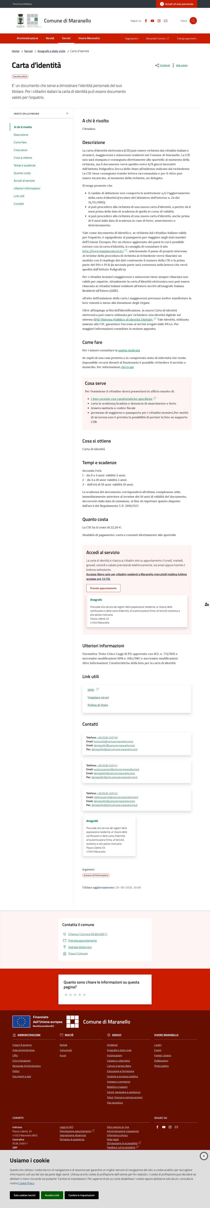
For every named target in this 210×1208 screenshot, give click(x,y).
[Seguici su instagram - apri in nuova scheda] (157, 20)
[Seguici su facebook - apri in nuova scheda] (144, 20)
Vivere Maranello (166, 1035)
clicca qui (127, 367)
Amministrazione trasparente (123, 1131)
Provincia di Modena (22, 4)
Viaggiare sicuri (98, 697)
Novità (69, 1035)
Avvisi (63, 1055)
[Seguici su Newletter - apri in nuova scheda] (164, 20)
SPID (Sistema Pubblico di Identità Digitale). (123, 319)
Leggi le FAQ (66, 1127)
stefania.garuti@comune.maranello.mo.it (116, 797)
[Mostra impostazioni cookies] (207, 604)
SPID (91, 690)
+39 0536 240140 (107, 737)
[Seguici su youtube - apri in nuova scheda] (151, 20)
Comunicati (66, 1050)
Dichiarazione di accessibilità (122, 1143)
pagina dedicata (129, 350)
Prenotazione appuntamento (75, 1131)
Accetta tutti (52, 1195)
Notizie (63, 1045)
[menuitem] (27, 38)
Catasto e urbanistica (118, 1061)
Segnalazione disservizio (73, 1135)
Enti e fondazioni (21, 1061)
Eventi (157, 1050)
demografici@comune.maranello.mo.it (114, 745)
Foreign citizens (162, 1055)
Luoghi (157, 1045)
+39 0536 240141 (107, 765)
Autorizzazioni (114, 1055)
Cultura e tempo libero (119, 1066)
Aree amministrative (23, 1050)
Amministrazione (29, 1035)
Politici (16, 1071)
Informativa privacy (117, 1135)
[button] (193, 21)
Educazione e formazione (120, 1071)
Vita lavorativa (115, 1103)
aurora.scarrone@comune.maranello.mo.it (116, 769)
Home (15, 51)
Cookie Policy (26, 1183)
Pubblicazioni (161, 1061)
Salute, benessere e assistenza (123, 1092)
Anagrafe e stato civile (51, 51)
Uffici (15, 1055)
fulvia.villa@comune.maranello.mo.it (113, 741)
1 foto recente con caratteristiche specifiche (121, 399)
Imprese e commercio (118, 1082)
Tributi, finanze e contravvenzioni (125, 1097)
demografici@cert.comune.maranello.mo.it (114, 749)
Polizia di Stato (98, 705)
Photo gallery (161, 1066)
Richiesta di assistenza (72, 1139)
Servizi (28, 51)
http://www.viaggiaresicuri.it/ (103, 251)
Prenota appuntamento (103, 588)
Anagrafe (96, 600)
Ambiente (112, 1045)
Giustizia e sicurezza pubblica (122, 1076)
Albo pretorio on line (118, 1127)
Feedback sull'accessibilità (121, 1147)
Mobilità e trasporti (117, 1087)
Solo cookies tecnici (25, 1195)
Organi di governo (22, 1045)
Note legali (113, 1139)
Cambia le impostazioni (82, 1195)
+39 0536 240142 (107, 793)
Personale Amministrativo (26, 1066)
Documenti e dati (21, 1076)
